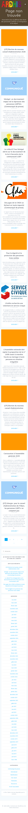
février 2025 (14, 623)
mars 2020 (14, 730)
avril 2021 (14, 712)
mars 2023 (14, 668)
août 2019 (14, 745)
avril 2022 (14, 682)
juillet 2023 (14, 662)
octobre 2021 (14, 697)
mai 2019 (14, 753)
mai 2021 (14, 709)
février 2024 (14, 653)
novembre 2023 (14, 659)
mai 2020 (14, 724)
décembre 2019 (14, 733)
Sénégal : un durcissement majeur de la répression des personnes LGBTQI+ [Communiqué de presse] (14, 573)
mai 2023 (14, 665)
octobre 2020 (14, 715)
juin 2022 (14, 679)
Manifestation (14, 775)
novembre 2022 (14, 674)
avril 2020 (14, 727)
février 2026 (14, 605)
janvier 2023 (14, 671)
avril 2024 (14, 647)
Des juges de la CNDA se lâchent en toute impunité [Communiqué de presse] (14, 205)
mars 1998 (14, 759)
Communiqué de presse (14, 769)
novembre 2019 (14, 736)
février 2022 (14, 688)
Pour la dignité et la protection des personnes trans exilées (14, 255)
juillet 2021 (14, 703)
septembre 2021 (14, 700)
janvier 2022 (14, 691)
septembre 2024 (14, 638)
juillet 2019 (14, 748)
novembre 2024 (14, 632)
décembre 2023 (14, 656)
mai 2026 (14, 599)
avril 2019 (14, 756)
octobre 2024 (14, 635)
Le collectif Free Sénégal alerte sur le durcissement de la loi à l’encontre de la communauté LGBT (14, 579)
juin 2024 (14, 644)
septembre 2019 (14, 742)
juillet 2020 (14, 721)
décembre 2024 (14, 629)
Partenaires (14, 780)
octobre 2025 (14, 611)
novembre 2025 (14, 608)
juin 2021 (14, 706)
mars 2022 (14, 685)
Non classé (14, 777)
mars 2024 (14, 650)
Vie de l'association (14, 786)
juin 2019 (14, 750)
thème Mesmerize (14, 807)
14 (22, 539)
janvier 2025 (14, 626)
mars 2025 (14, 620)
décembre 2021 (14, 694)
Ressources (14, 783)
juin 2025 (14, 614)
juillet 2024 (14, 641)
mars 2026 (14, 602)
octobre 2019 (14, 739)
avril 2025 (14, 617)
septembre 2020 (14, 718)
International (14, 772)
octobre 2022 (14, 676)
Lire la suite (14, 72)
